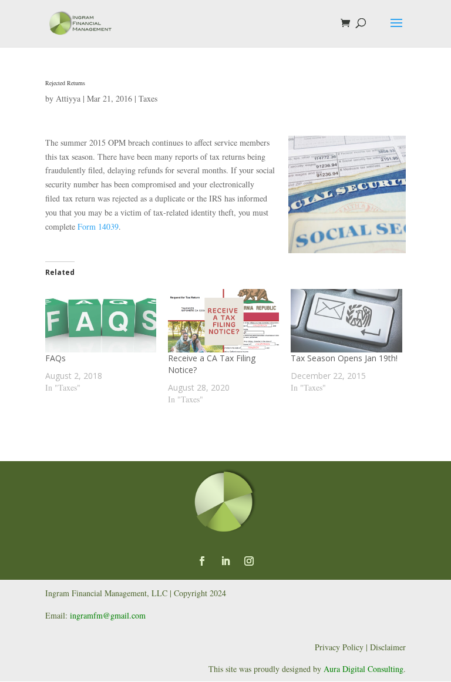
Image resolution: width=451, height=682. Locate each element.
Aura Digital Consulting (363, 668)
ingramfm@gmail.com (108, 615)
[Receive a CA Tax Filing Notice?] (223, 320)
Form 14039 (98, 226)
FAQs (55, 358)
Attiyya (68, 98)
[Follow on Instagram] (249, 561)
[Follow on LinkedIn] (225, 561)
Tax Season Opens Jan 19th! (344, 358)
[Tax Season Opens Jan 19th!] (346, 320)
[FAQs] (100, 320)
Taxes (148, 98)
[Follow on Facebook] (202, 561)
